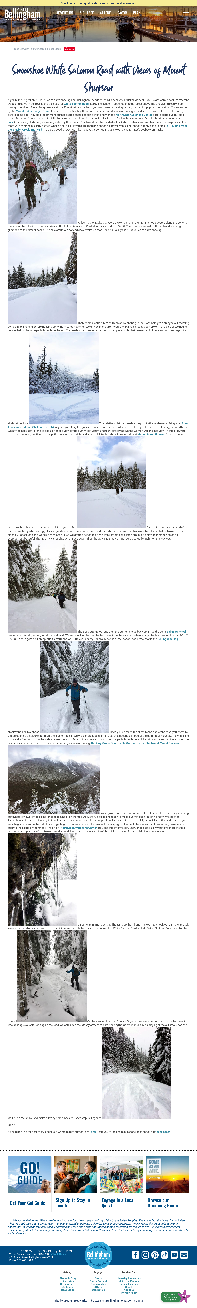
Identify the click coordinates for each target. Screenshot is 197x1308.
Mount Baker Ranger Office (33, 111)
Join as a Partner (129, 1281)
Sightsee (67, 1287)
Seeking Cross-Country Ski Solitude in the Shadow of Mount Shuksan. (135, 743)
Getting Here (67, 1284)
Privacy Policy (129, 1292)
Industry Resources (129, 1278)
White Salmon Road (76, 103)
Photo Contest (98, 1281)
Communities (98, 1284)
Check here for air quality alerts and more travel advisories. (98, 3)
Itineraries (68, 1281)
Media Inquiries (129, 1284)
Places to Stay (67, 1278)
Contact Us (98, 1290)
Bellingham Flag (168, 639)
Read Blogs (67, 1290)
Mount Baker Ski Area (151, 434)
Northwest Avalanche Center (134, 114)
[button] (176, 1296)
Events (98, 1278)
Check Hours (58, 1254)
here (10, 122)
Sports (129, 1287)
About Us (129, 1290)
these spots (162, 1131)
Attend (98, 1287)
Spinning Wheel (176, 631)
